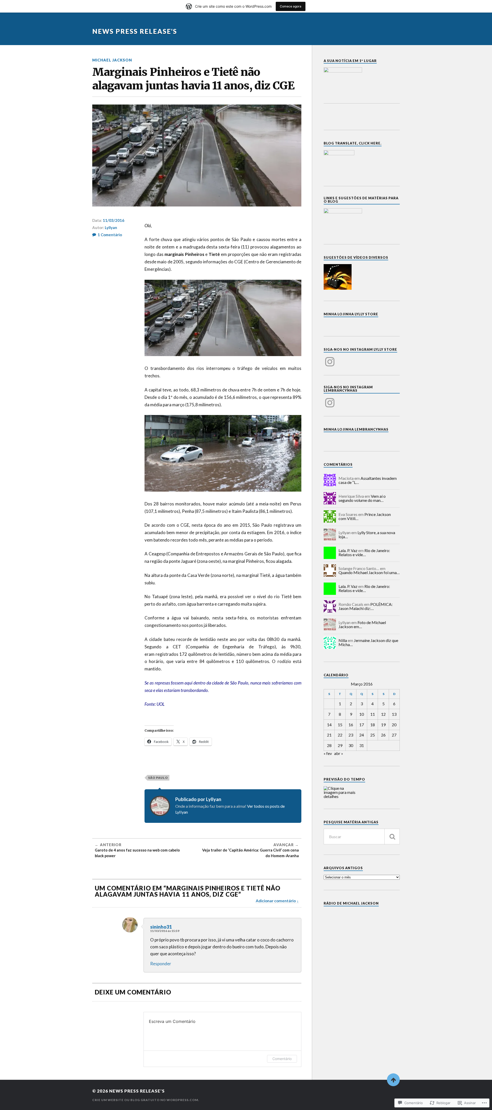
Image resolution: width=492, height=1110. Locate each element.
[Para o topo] (393, 1079)
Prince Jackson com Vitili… (365, 516)
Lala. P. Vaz (348, 550)
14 (329, 724)
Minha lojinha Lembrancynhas (356, 429)
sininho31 (161, 927)
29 (340, 745)
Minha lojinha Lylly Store (351, 314)
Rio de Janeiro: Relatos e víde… (364, 552)
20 (394, 724)
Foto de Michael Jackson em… (362, 624)
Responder (160, 963)
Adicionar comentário (276, 900)
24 (361, 734)
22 (340, 734)
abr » (338, 753)
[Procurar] (392, 836)
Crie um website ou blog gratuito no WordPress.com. (145, 1100)
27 (394, 734)
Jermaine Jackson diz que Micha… (368, 642)
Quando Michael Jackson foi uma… (369, 572)
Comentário (282, 1058)
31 (361, 745)
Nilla (343, 640)
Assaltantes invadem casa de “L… (368, 480)
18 (372, 724)
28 (329, 745)
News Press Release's (134, 31)
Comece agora (290, 6)
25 (372, 734)
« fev (328, 753)
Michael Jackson (112, 60)
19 (383, 724)
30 (350, 745)
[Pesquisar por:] (362, 836)
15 (340, 724)
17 (361, 724)
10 (361, 714)
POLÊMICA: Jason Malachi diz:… (366, 606)
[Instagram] (330, 358)
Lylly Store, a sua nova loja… (367, 534)
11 (372, 714)
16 (350, 724)
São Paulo (158, 777)
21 (329, 734)
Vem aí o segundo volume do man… (362, 498)
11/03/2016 (113, 220)
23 (350, 734)
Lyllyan (111, 227)
